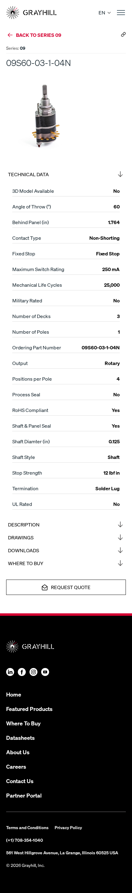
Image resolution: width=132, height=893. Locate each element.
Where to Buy (25, 563)
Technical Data (28, 174)
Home (13, 694)
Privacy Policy (68, 827)
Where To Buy (23, 723)
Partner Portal (24, 795)
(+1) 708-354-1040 (24, 840)
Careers (16, 766)
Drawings (20, 537)
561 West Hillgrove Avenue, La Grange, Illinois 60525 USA (62, 852)
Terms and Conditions (27, 827)
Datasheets (20, 737)
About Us (17, 751)
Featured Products (29, 708)
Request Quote (71, 587)
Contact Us (19, 780)
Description (24, 524)
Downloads (23, 550)
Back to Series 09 (38, 35)
